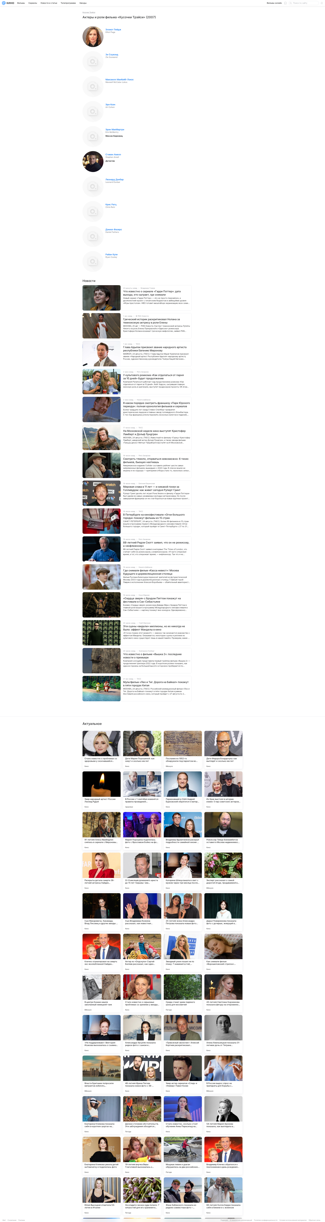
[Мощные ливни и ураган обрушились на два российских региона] (183, 1156)
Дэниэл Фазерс (113, 229)
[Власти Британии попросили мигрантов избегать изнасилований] (102, 1075)
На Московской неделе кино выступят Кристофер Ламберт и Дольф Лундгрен (154, 432)
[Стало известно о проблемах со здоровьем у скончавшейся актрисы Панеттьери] (102, 750)
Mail (4, 1220)
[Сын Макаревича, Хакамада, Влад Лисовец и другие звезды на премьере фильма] (102, 912)
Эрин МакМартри (114, 129)
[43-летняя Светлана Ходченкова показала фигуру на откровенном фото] (223, 993)
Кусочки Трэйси (89, 12)
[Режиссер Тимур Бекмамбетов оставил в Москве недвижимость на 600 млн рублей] (223, 831)
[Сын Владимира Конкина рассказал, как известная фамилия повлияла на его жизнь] (142, 912)
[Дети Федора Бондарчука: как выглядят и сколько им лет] (223, 750)
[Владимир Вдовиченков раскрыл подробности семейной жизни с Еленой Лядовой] (183, 831)
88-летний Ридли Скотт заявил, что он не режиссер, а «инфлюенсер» (156, 544)
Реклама (21, 1220)
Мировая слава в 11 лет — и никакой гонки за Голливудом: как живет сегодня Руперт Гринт (152, 488)
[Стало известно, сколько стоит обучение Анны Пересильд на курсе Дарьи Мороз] (183, 1115)
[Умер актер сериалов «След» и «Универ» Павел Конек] (183, 1075)
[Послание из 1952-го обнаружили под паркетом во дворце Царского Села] (183, 750)
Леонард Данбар (114, 179)
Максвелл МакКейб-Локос (119, 79)
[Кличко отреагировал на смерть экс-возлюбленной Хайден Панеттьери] (102, 953)
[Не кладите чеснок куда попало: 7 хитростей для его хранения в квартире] (142, 1196)
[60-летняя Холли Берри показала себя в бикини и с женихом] (223, 1196)
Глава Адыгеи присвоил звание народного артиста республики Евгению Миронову (154, 349)
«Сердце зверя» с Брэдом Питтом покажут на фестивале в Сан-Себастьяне (152, 600)
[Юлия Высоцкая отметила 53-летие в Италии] (102, 1196)
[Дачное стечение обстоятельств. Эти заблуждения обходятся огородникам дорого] (142, 1115)
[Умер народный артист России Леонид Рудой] (102, 790)
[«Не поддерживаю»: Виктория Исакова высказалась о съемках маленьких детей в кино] (102, 1034)
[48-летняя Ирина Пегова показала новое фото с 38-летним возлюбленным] (142, 1075)
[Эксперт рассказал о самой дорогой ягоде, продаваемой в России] (223, 872)
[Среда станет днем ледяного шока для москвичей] (183, 993)
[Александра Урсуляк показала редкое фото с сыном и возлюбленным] (142, 1034)
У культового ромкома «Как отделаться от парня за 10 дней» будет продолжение (153, 377)
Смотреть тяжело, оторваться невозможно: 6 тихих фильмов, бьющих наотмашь (156, 460)
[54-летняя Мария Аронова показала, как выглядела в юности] (223, 1115)
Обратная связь (314, 1220)
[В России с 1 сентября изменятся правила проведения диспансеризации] (142, 790)
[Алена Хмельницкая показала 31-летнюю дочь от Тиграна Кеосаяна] (223, 1034)
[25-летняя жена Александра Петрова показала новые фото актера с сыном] (183, 912)
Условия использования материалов (293, 1220)
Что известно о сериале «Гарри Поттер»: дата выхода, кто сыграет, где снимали (152, 293)
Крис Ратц (111, 204)
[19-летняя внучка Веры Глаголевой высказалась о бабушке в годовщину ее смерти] (142, 1156)
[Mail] (4, 3)
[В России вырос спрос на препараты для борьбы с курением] (223, 1075)
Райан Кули (111, 254)
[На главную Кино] (10, 3)
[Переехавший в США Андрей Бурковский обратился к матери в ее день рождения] (183, 790)
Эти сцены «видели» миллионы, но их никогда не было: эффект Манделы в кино (154, 628)
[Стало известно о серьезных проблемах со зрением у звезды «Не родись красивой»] (142, 993)
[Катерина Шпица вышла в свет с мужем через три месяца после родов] (183, 872)
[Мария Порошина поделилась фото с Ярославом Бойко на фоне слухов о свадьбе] (142, 831)
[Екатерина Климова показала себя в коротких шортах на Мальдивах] (102, 1115)
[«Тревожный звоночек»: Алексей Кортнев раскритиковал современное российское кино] (183, 1034)
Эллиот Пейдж (113, 29)
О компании (12, 1220)
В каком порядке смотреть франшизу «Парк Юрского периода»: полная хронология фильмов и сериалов (156, 404)
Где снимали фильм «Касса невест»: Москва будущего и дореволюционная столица (151, 572)
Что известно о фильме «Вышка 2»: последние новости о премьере (152, 656)
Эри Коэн (110, 104)
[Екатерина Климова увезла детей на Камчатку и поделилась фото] (102, 1156)
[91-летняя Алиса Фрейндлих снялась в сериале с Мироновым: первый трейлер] (102, 831)
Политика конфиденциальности (265, 1220)
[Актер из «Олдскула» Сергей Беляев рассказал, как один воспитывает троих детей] (142, 953)
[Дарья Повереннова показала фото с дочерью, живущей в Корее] (223, 912)
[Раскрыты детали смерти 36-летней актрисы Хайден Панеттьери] (102, 872)
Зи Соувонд (111, 54)
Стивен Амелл (113, 154)
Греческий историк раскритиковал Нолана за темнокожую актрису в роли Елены (151, 321)
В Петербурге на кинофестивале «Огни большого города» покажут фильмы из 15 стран (154, 516)
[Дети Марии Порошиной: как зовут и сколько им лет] (142, 750)
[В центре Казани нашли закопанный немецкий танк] (102, 993)
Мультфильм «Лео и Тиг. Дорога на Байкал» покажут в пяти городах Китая (156, 684)
